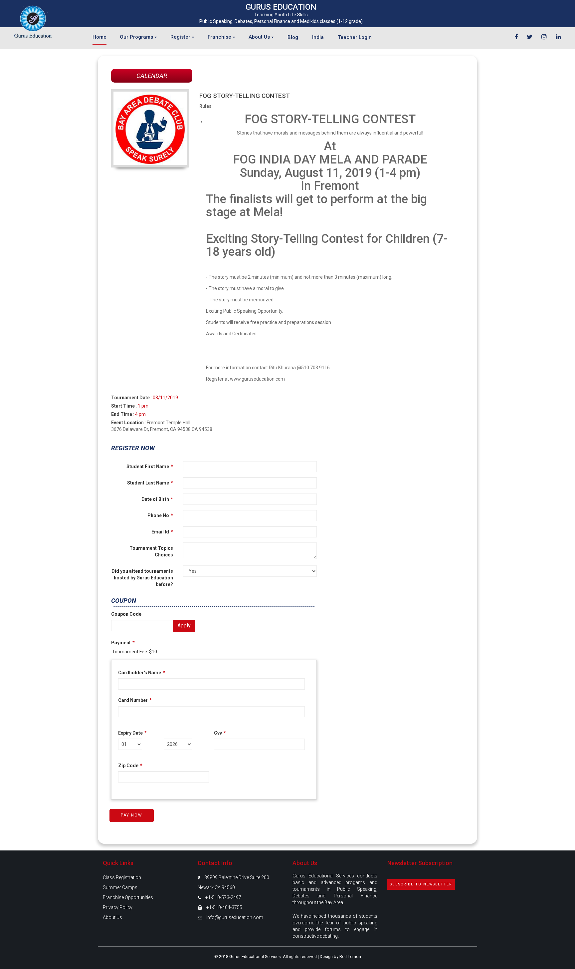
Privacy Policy (117, 907)
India (318, 37)
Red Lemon (350, 956)
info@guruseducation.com (234, 917)
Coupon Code (126, 614)
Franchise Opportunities (128, 897)
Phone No (160, 515)
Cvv (220, 733)
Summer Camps (120, 887)
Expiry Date (132, 733)
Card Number (135, 700)
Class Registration (122, 877)
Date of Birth (157, 499)
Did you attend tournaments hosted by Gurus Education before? (142, 577)
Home (99, 37)
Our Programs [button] (137, 37)
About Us (112, 917)
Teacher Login (355, 37)
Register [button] (181, 37)
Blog (293, 37)
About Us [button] (260, 37)
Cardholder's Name (141, 672)
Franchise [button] (220, 37)
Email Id (162, 531)
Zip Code (130, 765)
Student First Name (149, 466)
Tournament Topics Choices (151, 551)
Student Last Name (150, 482)
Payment (123, 642)
